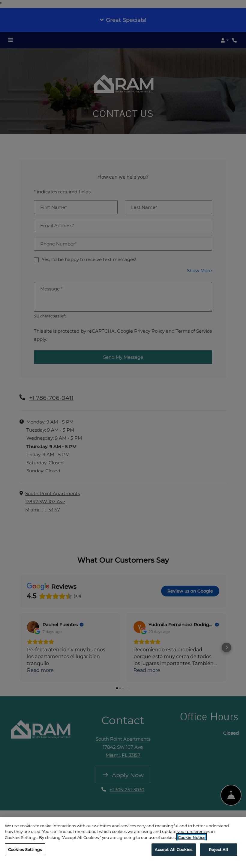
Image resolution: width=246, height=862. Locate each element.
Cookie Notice (192, 837)
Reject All (218, 849)
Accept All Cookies (174, 849)
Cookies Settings (25, 849)
